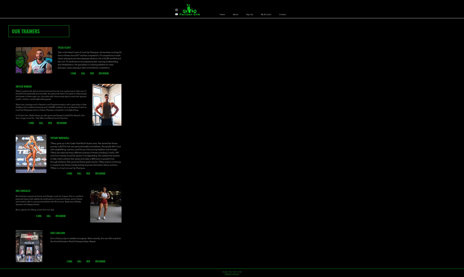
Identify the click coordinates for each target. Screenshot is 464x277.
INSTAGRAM (104, 73)
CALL (83, 73)
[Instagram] (176, 9)
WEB (92, 73)
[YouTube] (176, 14)
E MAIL (73, 73)
